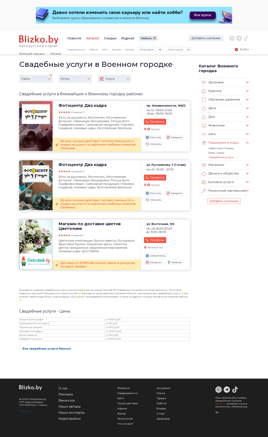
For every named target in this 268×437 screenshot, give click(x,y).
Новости (74, 38)
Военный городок (32, 53)
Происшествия (127, 403)
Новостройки (69, 419)
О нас (63, 388)
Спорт (161, 413)
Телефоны (157, 121)
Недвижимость (76, 49)
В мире (161, 408)
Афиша (129, 49)
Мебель (146, 38)
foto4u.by (155, 137)
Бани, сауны (216, 152)
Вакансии (66, 400)
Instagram (177, 137)
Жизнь (121, 413)
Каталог (92, 38)
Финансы (123, 388)
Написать (155, 143)
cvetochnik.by (158, 255)
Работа (93, 49)
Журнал (127, 38)
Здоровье (163, 418)
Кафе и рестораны (221, 148)
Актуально (163, 388)
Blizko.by (220, 403)
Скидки (110, 38)
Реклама (65, 394)
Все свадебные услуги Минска (47, 348)
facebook (176, 262)
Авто (105, 49)
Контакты (25, 410)
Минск (161, 393)
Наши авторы (69, 406)
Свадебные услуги (221, 157)
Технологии (125, 418)
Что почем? (125, 423)
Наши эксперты (71, 412)
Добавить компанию (206, 38)
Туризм (116, 49)
